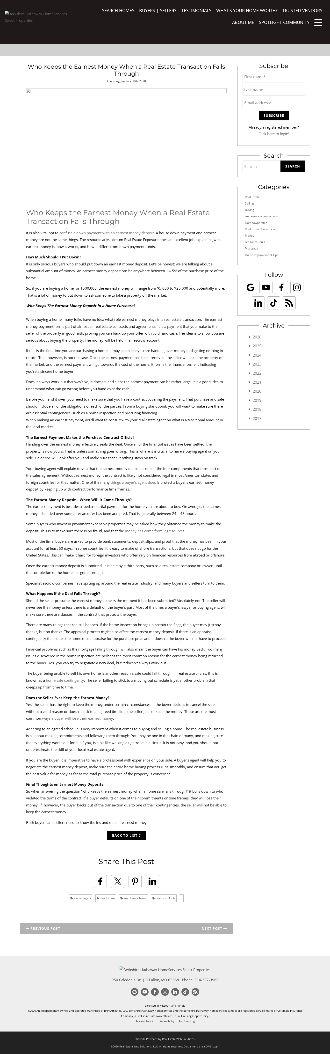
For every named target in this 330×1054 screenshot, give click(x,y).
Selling (249, 203)
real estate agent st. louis (262, 216)
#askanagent (82, 898)
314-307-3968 (206, 979)
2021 (257, 382)
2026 (257, 337)
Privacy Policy (144, 1021)
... (181, 898)
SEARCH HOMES (118, 10)
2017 (257, 418)
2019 (257, 400)
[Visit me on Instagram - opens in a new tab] (296, 287)
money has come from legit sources (154, 530)
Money (249, 236)
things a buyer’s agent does (133, 482)
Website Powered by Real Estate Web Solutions (165, 1039)
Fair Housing (187, 1021)
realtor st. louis (165, 898)
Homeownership (256, 223)
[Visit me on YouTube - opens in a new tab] (266, 287)
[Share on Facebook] (100, 881)
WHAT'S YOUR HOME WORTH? (247, 10)
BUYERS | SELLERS (158, 10)
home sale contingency (65, 680)
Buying (249, 210)
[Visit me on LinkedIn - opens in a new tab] (258, 302)
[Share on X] (117, 881)
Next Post (212, 928)
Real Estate (107, 898)
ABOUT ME (243, 22)
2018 (257, 409)
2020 (257, 391)
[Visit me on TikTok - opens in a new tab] (273, 302)
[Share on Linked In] (152, 881)
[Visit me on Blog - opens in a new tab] (289, 302)
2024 (257, 355)
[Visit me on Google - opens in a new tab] (250, 287)
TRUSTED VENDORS (302, 10)
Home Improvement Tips (261, 255)
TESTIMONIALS (196, 10)
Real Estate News (135, 898)
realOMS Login (210, 1046)
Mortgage (251, 248)
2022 (257, 373)
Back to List (125, 835)
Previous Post (44, 928)
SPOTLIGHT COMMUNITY (284, 22)
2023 (257, 364)
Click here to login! (273, 133)
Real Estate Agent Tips (260, 229)
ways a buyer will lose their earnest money (77, 718)
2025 (257, 346)
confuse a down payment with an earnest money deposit (106, 232)
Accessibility (166, 1021)
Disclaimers (191, 1046)
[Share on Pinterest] (135, 881)
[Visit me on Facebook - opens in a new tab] (281, 287)
